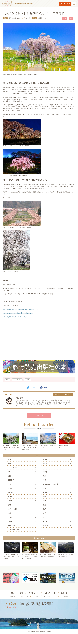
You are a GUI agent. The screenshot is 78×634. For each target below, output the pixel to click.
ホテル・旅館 (12, 509)
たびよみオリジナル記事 (50, 484)
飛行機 (10, 492)
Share (46, 388)
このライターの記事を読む (62, 394)
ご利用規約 (64, 596)
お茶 (44, 480)
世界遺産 (11, 488)
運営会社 (36, 596)
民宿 (9, 463)
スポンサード (33, 593)
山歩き (45, 472)
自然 (71, 18)
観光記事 (46, 525)
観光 (44, 505)
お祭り (10, 521)
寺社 (44, 501)
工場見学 (11, 480)
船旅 (44, 476)
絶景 (9, 476)
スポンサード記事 (13, 529)
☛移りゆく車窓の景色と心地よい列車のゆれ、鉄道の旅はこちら (20, 309)
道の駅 (45, 521)
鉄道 (64, 18)
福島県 (23, 18)
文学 (9, 484)
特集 (12, 593)
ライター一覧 (24, 596)
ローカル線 (17, 379)
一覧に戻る (39, 415)
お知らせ (12, 596)
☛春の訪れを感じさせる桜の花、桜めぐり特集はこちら (18, 313)
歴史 (44, 517)
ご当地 (10, 501)
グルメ (10, 517)
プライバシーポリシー (50, 596)
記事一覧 (65, 3)
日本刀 (45, 459)
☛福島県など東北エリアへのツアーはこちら (15, 316)
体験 (9, 513)
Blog (44, 496)
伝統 (9, 459)
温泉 (44, 509)
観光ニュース (12, 525)
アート (10, 472)
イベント (46, 488)
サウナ (45, 463)
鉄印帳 (10, 496)
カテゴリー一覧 (49, 593)
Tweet (33, 388)
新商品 (45, 492)
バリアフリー (12, 467)
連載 (21, 593)
